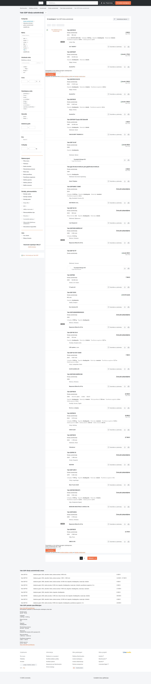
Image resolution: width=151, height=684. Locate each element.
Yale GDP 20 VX (71, 208)
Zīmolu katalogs (50, 667)
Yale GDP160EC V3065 (74, 186)
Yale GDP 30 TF (71, 250)
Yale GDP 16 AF (71, 142)
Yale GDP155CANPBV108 (74, 374)
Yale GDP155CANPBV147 (74, 228)
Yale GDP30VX (71, 435)
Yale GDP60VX (71, 413)
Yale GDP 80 (24, 595)
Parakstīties (50, 74)
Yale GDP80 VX (71, 452)
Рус (24, 667)
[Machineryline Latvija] (28, 3)
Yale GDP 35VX (71, 292)
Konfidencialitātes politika (52, 658)
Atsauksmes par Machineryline (54, 664)
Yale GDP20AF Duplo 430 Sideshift (77, 119)
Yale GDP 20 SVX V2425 (74, 352)
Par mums (22, 656)
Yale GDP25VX (71, 30)
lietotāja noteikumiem (80, 76)
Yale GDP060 (71, 275)
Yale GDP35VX (71, 99)
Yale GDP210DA (72, 512)
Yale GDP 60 (24, 588)
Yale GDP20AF (71, 52)
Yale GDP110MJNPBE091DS (75, 312)
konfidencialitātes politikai (66, 76)
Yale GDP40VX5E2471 (73, 490)
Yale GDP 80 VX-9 (72, 332)
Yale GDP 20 (24, 581)
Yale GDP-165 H (71, 470)
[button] (124, 46)
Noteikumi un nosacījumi (52, 656)
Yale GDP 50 (24, 592)
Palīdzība (22, 658)
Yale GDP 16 (24, 599)
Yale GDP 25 (24, 574)
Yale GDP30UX (71, 391)
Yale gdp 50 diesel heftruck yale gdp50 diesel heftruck (83, 166)
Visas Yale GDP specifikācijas (27, 608)
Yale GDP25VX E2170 (73, 79)
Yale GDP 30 (24, 578)
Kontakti (22, 661)
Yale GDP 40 (24, 602)
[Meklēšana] (48, 3)
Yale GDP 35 (24, 585)
